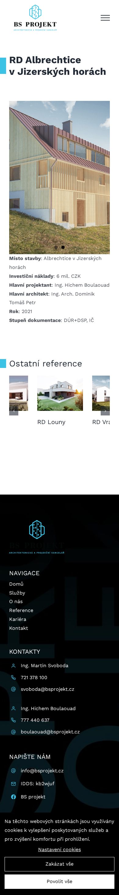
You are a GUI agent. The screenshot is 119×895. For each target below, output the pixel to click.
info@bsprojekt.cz (42, 771)
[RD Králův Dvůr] (87, 393)
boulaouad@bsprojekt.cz (50, 732)
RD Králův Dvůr (86, 422)
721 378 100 (34, 677)
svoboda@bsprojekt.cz (47, 689)
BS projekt (33, 797)
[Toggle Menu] (105, 18)
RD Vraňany (25, 422)
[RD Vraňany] (32, 393)
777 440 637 (35, 720)
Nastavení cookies (59, 849)
